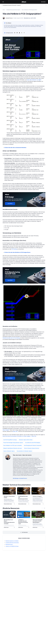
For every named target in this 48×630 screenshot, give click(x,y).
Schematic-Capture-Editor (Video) (25, 439)
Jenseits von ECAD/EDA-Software (12, 546)
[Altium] (24, 1)
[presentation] (44, 485)
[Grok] (24, 33)
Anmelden (43, 1)
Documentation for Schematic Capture (24, 451)
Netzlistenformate (9, 544)
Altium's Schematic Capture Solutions (31, 448)
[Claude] (19, 33)
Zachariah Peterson (9, 18)
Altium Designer (6, 430)
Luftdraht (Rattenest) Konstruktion (12, 542)
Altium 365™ (15, 431)
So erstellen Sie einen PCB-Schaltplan (32, 442)
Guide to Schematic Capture (9, 451)
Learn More (10, 203)
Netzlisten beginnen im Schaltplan (12, 540)
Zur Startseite (25, 532)
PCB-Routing (14, 249)
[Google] (22, 33)
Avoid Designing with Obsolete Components (32, 445)
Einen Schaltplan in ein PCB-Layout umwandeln (12, 445)
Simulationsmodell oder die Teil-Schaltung (11, 338)
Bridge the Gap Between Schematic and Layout (12, 448)
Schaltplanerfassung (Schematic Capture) (12, 5)
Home (4, 9)
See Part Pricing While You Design (10, 439)
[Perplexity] (17, 33)
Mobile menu (3, 2)
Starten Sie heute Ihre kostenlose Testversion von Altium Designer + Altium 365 (19, 436)
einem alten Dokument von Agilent (34, 79)
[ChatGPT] (15, 33)
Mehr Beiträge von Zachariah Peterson (20, 478)
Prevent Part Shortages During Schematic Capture (13, 442)
